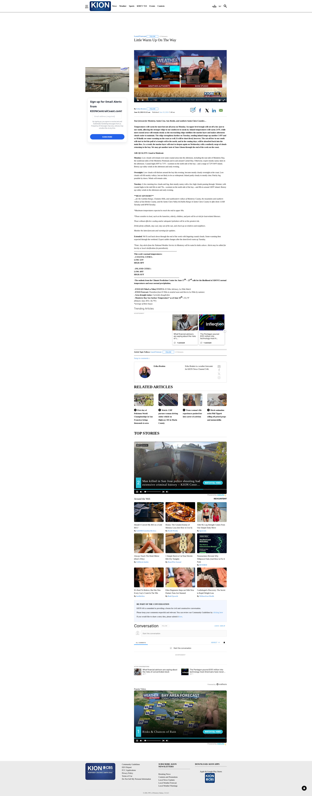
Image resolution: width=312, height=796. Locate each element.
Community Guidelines (131, 764)
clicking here (218, 612)
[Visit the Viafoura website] (221, 684)
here (180, 617)
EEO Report (127, 767)
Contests (161, 6)
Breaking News (164, 774)
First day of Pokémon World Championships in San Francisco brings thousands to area (143, 416)
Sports (131, 6)
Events (152, 6)
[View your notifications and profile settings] (224, 642)
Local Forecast (156, 352)
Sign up (222, 626)
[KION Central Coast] (100, 6)
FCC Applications (129, 770)
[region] (180, 655)
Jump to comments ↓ (142, 358)
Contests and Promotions (168, 777)
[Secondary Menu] (88, 6)
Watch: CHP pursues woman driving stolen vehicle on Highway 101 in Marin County (168, 416)
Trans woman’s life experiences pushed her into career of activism (192, 413)
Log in (216, 626)
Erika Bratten (141, 109)
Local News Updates (166, 780)
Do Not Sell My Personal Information (136, 779)
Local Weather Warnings (167, 786)
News (114, 6)
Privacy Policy (127, 773)
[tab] (141, 643)
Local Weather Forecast (167, 783)
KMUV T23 (142, 6)
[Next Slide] (224, 330)
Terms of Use (127, 776)
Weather (122, 6)
